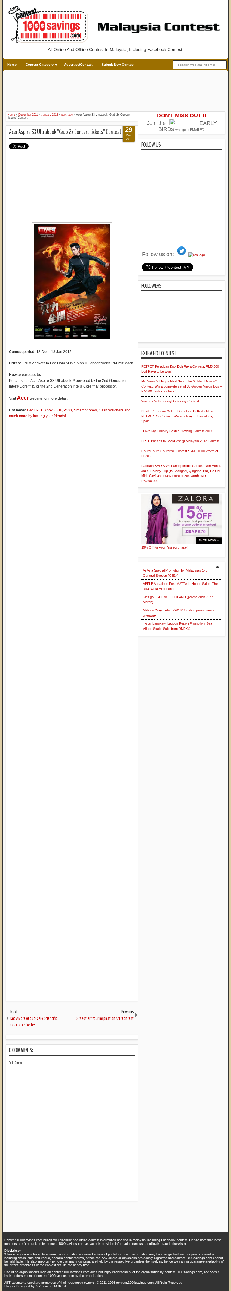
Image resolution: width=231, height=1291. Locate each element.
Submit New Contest (118, 64)
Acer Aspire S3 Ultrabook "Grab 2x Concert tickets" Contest (65, 131)
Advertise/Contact (78, 64)
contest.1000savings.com (135, 1282)
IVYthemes (43, 1286)
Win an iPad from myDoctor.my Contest (170, 401)
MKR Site (61, 1286)
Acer (23, 398)
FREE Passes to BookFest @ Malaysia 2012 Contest (180, 441)
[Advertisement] (115, 89)
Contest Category (40, 64)
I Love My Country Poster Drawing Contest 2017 (176, 431)
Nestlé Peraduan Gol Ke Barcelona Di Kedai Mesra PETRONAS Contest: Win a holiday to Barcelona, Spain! (178, 416)
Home (12, 64)
